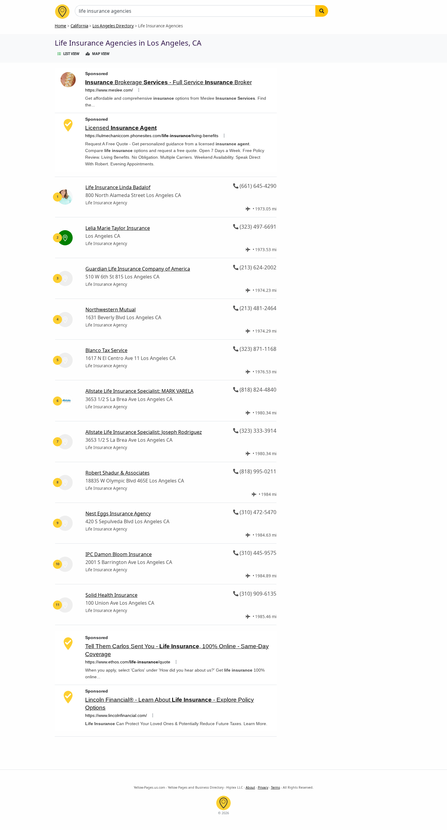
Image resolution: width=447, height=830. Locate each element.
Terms (275, 787)
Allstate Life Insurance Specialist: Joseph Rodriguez (143, 432)
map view (100, 53)
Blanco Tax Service (106, 350)
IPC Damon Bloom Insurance (118, 554)
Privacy (263, 787)
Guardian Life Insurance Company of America (137, 268)
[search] (321, 11)
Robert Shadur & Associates (117, 472)
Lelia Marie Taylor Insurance (117, 228)
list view (71, 53)
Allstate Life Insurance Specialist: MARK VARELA (139, 391)
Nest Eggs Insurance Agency (118, 513)
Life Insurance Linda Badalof (118, 187)
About (250, 787)
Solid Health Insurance (111, 595)
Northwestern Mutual (110, 309)
